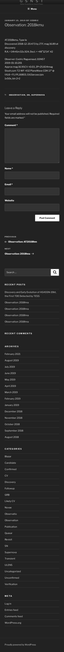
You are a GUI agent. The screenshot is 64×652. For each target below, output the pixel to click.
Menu (34, 8)
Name (9, 168)
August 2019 (12, 360)
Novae (8, 507)
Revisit (8, 539)
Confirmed (10, 469)
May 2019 (10, 379)
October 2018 (12, 424)
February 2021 (12, 354)
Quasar (8, 533)
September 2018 (14, 430)
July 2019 (10, 366)
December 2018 (13, 411)
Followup (10, 488)
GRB (7, 494)
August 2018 (12, 437)
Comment (11, 125)
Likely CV (10, 501)
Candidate (10, 462)
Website (9, 200)
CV (6, 475)
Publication (11, 526)
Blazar (8, 456)
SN (28, 95)
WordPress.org (13, 622)
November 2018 (13, 417)
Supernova (38, 95)
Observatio (11, 514)
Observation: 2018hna (17, 302)
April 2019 (10, 386)
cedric (34, 20)
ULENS (8, 565)
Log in (8, 603)
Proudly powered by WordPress (20, 644)
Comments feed (14, 616)
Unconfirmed (12, 577)
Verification (11, 584)
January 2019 (12, 405)
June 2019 (10, 373)
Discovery (10, 482)
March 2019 (11, 392)
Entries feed (11, 610)
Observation (17, 95)
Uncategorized (13, 571)
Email (9, 184)
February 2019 (13, 398)
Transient (10, 558)
